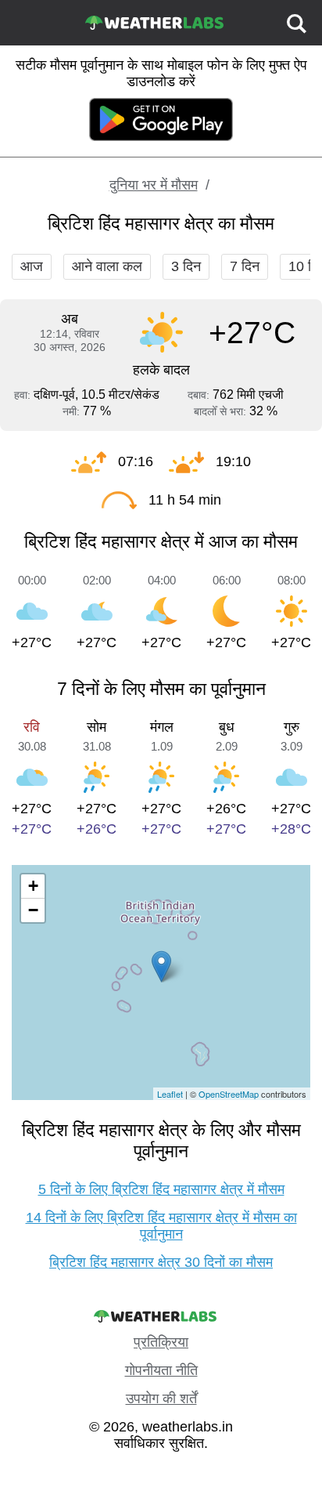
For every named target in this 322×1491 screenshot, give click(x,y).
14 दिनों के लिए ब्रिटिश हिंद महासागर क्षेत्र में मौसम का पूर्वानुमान (161, 1226)
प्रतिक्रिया (161, 1342)
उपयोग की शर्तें (161, 1398)
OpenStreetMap (229, 1093)
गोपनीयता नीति (161, 1370)
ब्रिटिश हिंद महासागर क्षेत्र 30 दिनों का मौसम (161, 1262)
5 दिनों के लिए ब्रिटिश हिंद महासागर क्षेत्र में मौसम (161, 1189)
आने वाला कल (107, 266)
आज (31, 266)
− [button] (33, 910)
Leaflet (170, 1093)
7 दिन (244, 266)
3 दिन (186, 266)
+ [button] (33, 886)
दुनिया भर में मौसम (153, 185)
